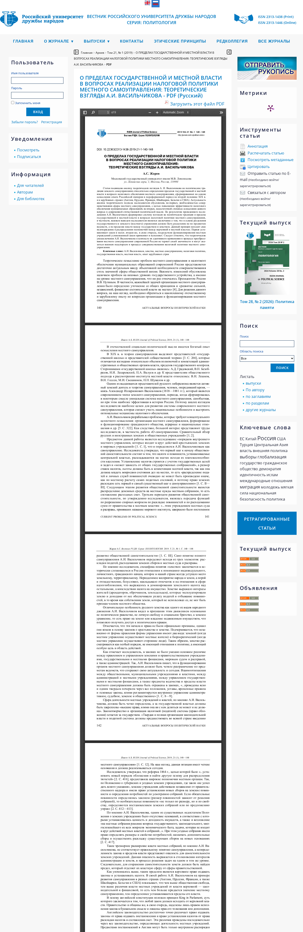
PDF (108, 64)
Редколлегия (232, 41)
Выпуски (94, 41)
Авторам (25, 192)
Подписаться (29, 156)
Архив (100, 53)
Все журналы (274, 41)
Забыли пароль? (24, 122)
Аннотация (258, 146)
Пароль (16, 88)
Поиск (244, 336)
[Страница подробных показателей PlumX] (270, 108)
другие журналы (261, 409)
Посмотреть (28, 150)
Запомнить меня (27, 103)
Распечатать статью (266, 153)
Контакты (131, 41)
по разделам (257, 403)
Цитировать (259, 166)
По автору (255, 389)
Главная (23, 41)
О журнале (56, 41)
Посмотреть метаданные (271, 159)
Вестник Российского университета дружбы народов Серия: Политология (151, 19)
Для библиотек (31, 198)
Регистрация (51, 122)
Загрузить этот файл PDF (197, 104)
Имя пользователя (25, 73)
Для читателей (30, 185)
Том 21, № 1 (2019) (120, 53)
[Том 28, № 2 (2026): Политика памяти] (267, 293)
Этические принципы (180, 41)
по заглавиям (258, 396)
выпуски (253, 383)
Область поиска (251, 351)
